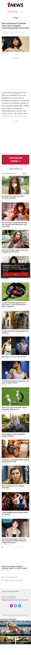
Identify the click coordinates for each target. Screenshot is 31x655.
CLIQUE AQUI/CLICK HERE (21, 600)
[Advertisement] (15, 74)
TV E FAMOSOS (10, 577)
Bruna (6, 580)
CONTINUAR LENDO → (15, 159)
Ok (15, 274)
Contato (4, 591)
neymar (19, 580)
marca (12, 580)
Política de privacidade (13, 591)
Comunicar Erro (14, 168)
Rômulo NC (5, 34)
